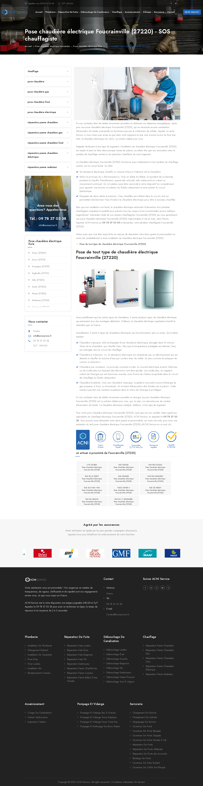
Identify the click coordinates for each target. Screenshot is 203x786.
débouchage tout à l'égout (120, 681)
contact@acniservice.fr (117, 614)
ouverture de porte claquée (147, 735)
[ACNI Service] (15, 12)
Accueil (28, 46)
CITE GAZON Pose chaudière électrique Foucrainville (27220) (92, 467)
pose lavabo (34, 663)
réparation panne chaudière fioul (45, 142)
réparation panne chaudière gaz (45, 132)
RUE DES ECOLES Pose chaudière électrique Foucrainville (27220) (155, 467)
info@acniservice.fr (48, 225)
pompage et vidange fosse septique (98, 717)
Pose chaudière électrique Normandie (52, 46)
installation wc (35, 668)
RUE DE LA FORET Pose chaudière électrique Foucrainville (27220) (92, 478)
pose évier (33, 659)
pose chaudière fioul (39, 102)
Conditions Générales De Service (128, 782)
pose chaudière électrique (42, 112)
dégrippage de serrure (144, 721)
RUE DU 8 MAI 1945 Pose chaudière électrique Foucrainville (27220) (92, 490)
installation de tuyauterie (40, 654)
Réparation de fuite (77, 637)
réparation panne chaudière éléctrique (43, 155)
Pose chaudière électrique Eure (87, 46)
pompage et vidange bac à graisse (98, 712)
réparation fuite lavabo (79, 645)
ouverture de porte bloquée (147, 731)
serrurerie (159, 12)
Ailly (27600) (38, 280)
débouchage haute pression (120, 677)
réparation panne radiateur (42, 167)
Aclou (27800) (39, 252)
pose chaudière (36, 81)
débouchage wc (114, 668)
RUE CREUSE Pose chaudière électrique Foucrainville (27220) (124, 467)
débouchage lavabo (116, 649)
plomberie (50, 12)
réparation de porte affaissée (148, 749)
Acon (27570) (39, 259)
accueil (39, 12)
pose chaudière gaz (38, 91)
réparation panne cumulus (80, 673)
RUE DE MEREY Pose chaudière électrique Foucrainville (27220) (155, 490)
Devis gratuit (192, 12)
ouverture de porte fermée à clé (149, 740)
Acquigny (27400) (41, 266)
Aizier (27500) (39, 286)
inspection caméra (37, 721)
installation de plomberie (40, 645)
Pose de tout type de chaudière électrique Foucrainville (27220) (113, 244)
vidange (147, 12)
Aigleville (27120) (40, 273)
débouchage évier (115, 654)
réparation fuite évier (77, 650)
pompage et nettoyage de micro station (100, 726)
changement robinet (38, 650)
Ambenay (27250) (41, 300)
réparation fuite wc (77, 659)
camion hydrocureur (38, 717)
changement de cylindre (145, 717)
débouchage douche (116, 658)
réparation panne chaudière (43, 122)
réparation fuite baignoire (80, 654)
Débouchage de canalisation (114, 639)
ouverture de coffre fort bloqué (149, 767)
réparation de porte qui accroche (150, 753)
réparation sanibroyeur (78, 663)
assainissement (132, 12)
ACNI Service (83, 782)
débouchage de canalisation (95, 12)
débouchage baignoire (117, 663)
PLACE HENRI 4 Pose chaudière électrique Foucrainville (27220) (124, 490)
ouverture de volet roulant (146, 762)
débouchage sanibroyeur (118, 672)
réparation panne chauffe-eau (82, 668)
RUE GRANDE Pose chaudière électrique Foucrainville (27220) (124, 478)
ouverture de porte (142, 726)
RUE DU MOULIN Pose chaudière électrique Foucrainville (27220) (92, 501)
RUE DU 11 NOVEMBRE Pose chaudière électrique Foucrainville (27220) (124, 501)
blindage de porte (142, 758)
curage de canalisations (40, 712)
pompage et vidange (90, 704)
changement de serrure (144, 712)
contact (171, 12)
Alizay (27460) (39, 293)
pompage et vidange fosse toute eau (99, 721)
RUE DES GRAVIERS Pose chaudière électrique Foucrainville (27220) (155, 478)
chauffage (117, 12)
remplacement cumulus (39, 673)
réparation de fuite (68, 12)
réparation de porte (143, 744)
